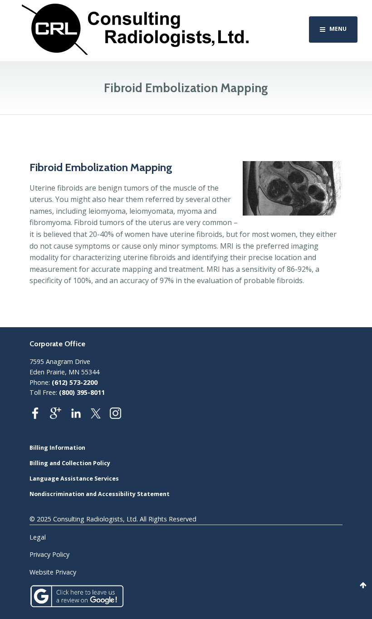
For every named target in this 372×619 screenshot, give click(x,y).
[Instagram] (120, 416)
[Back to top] (363, 585)
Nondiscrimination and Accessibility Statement (99, 494)
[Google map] (60, 416)
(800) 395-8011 (82, 392)
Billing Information (57, 448)
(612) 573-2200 (75, 382)
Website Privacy (52, 572)
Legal (37, 537)
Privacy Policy (49, 554)
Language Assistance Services (74, 478)
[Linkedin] (80, 416)
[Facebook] (39, 416)
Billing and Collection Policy (69, 463)
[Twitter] (100, 416)
